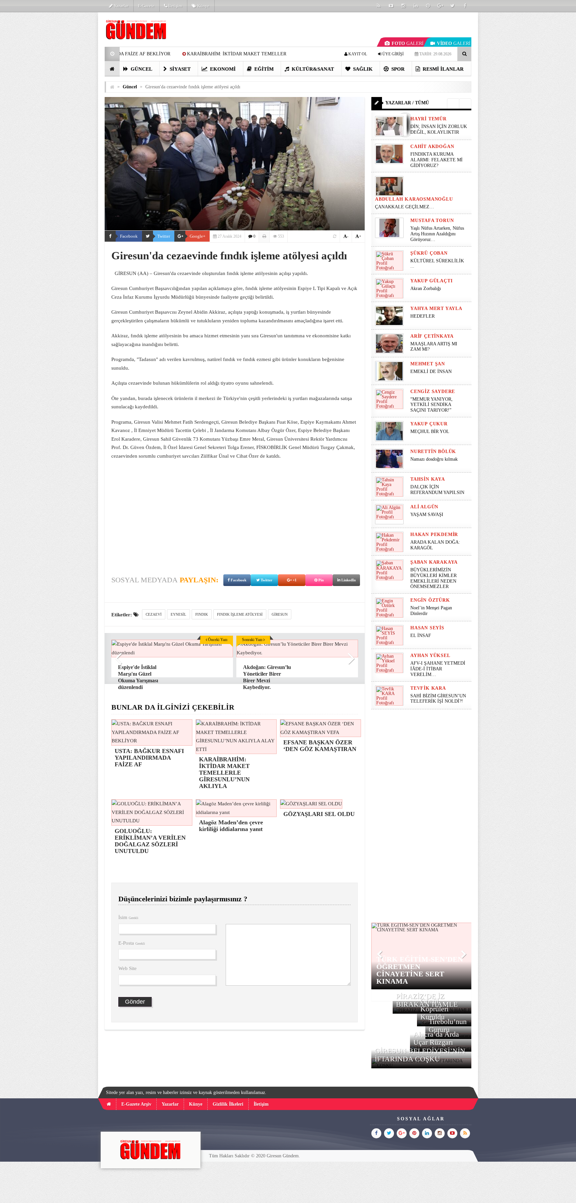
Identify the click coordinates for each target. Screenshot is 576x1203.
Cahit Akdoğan (432, 146)
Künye (202, 5)
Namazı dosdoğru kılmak (434, 459)
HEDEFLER (422, 316)
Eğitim (263, 69)
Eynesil (178, 614)
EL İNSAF (420, 635)
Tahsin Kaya (427, 479)
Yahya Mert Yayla (436, 308)
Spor (397, 69)
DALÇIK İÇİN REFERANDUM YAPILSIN (437, 489)
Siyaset (179, 69)
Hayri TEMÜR (428, 118)
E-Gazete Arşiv (136, 1104)
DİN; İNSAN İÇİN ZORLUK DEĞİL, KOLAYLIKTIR (438, 129)
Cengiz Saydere (432, 391)
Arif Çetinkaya (432, 336)
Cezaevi (154, 614)
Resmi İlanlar (442, 69)
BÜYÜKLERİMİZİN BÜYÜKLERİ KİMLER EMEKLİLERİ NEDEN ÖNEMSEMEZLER (433, 578)
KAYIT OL (357, 54)
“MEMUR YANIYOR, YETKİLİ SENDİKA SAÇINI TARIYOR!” (431, 405)
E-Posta (131, 943)
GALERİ (408, 43)
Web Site (127, 968)
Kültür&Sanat (312, 69)
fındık (201, 614)
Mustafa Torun (432, 220)
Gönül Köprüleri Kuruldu (434, 1009)
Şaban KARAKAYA (434, 562)
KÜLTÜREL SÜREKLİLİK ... (437, 263)
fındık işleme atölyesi (240, 614)
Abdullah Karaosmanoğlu (414, 199)
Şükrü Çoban (429, 253)
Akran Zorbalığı (425, 288)
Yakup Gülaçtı (431, 280)
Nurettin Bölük (433, 451)
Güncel (140, 69)
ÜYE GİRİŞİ (392, 54)
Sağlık (362, 69)
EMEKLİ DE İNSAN (431, 371)
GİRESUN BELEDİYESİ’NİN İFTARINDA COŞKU (420, 1055)
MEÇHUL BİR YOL (430, 431)
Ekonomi (222, 69)
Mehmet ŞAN (427, 363)
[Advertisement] (71, 112)
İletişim (174, 5)
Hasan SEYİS (427, 627)
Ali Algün (424, 506)
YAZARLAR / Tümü (407, 102)
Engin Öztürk (430, 600)
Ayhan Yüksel (430, 655)
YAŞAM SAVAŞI (426, 514)
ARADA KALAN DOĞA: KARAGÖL (435, 545)
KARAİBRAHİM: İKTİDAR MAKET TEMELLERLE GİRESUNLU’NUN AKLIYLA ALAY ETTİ (198, 53)
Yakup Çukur (429, 423)
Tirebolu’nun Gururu (448, 1025)
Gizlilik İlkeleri (228, 1104)
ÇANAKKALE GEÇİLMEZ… (405, 206)
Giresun (280, 614)
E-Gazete (146, 5)
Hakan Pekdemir (434, 534)
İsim (128, 917)
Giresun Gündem (283, 1155)
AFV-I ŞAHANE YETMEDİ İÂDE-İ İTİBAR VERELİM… (437, 669)
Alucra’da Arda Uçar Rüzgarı (436, 1038)
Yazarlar (120, 5)
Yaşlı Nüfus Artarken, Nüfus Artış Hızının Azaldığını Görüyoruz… (437, 234)
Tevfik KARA (428, 688)
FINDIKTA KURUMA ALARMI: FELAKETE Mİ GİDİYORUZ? (436, 160)
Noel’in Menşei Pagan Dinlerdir (431, 610)
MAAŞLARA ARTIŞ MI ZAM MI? (433, 346)
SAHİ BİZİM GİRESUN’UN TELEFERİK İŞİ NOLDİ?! (438, 698)
